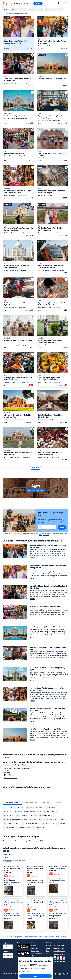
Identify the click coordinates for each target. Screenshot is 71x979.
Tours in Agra (43, 937)
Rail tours (7, 770)
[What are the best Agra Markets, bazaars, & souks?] (66, 787)
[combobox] (21, 3)
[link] (18, 33)
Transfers (7, 774)
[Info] (28, 13)
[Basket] (51, 3)
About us (48, 945)
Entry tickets (7, 776)
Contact (33, 945)
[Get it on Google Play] (23, 946)
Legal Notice (34, 948)
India (10, 937)
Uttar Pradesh (18, 937)
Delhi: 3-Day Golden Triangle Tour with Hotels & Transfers (58, 867)
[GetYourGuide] (5, 3)
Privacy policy (35, 951)
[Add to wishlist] (32, 17)
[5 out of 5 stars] (13, 872)
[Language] (58, 3)
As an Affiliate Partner (59, 951)
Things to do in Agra (30, 937)
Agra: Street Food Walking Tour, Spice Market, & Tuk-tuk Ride (35, 868)
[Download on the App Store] (23, 953)
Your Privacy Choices (36, 953)
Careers (48, 948)
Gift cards (49, 956)
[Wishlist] (44, 3)
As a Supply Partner (59, 945)
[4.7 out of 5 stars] (8, 861)
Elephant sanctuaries (10, 778)
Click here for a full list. (36, 841)
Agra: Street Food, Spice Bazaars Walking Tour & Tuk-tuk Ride (13, 868)
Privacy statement (44, 535)
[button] (18, 33)
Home (4, 937)
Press (47, 953)
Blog (47, 951)
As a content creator (59, 948)
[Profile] (65, 3)
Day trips (7, 772)
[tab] (12, 802)
